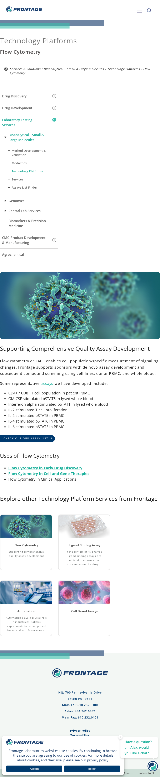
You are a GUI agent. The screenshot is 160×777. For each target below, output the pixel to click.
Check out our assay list (26, 438)
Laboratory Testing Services (17, 122)
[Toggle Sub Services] (54, 96)
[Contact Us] (153, 769)
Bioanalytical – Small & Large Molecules (74, 69)
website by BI (146, 773)
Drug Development (17, 108)
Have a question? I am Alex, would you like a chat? (139, 747)
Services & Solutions (25, 69)
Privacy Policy (80, 730)
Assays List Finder (24, 187)
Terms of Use (79, 735)
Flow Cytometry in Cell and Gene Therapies (48, 473)
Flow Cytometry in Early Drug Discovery (45, 467)
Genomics (16, 201)
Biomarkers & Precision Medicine (27, 223)
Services (17, 179)
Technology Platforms (123, 69)
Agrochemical (13, 254)
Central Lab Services (25, 211)
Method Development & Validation (29, 153)
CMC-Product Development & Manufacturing (23, 240)
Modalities (19, 163)
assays (47, 383)
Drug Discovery (14, 96)
